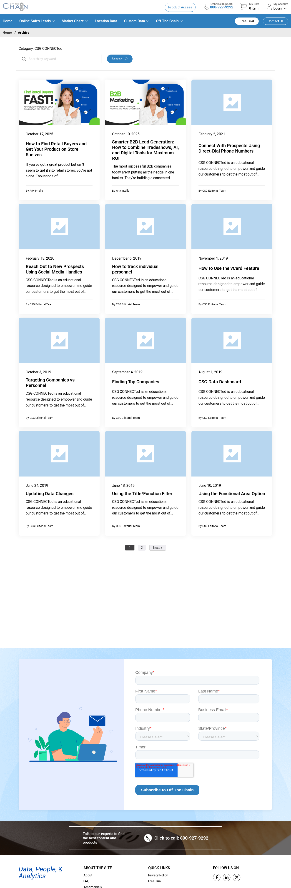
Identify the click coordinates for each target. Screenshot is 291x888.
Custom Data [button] (134, 21)
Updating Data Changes (49, 493)
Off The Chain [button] (167, 21)
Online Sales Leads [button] (35, 21)
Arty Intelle (36, 190)
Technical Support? (221, 4)
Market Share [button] (73, 21)
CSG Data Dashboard (219, 381)
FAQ (86, 881)
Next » (157, 547)
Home (8, 21)
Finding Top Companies (135, 381)
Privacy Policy (158, 875)
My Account (280, 4)
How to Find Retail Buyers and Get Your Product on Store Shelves (56, 149)
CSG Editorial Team (214, 190)
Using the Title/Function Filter (142, 493)
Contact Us (275, 21)
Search (117, 59)
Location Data (106, 21)
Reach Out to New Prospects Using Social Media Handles (55, 269)
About (87, 875)
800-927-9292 (221, 7)
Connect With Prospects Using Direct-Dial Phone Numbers (229, 148)
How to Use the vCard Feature (228, 268)
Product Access (180, 7)
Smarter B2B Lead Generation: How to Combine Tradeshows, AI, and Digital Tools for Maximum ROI (145, 150)
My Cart (254, 4)
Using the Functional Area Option (231, 493)
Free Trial (247, 21)
